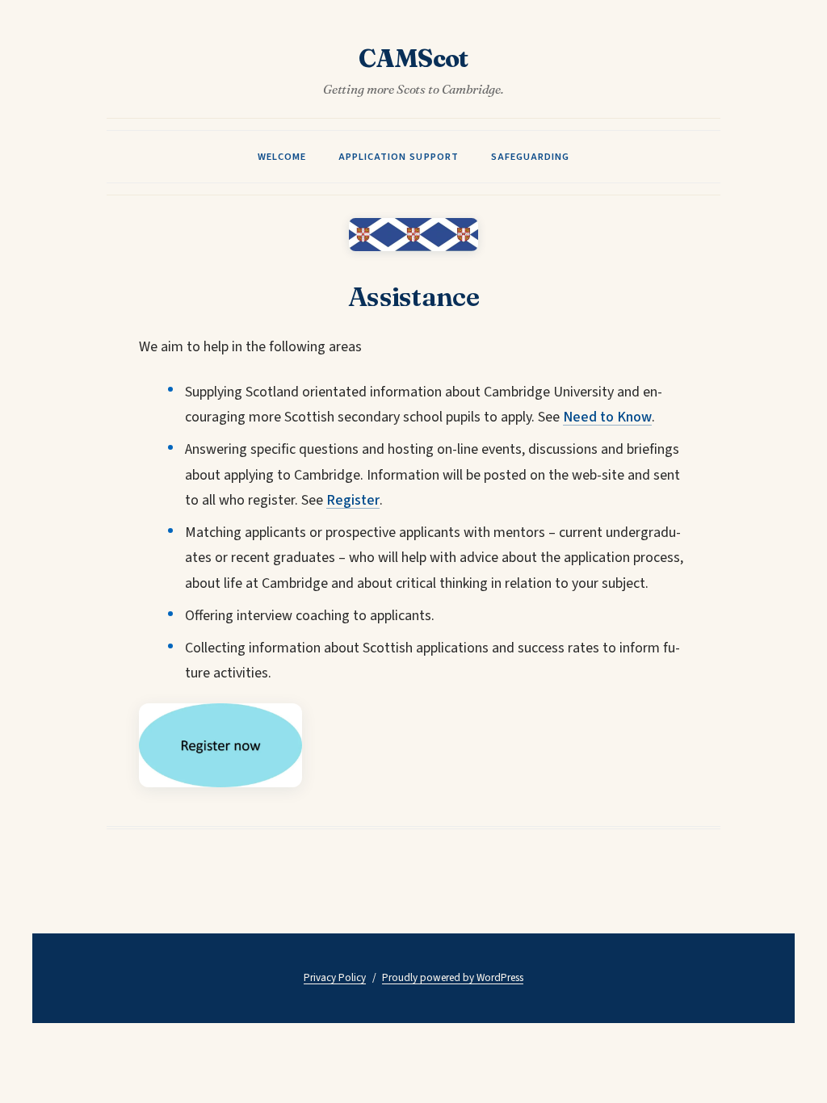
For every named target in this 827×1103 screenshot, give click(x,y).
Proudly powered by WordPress (452, 977)
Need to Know (607, 417)
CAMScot (413, 59)
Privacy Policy (335, 977)
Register (353, 500)
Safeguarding (530, 156)
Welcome (282, 156)
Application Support (398, 156)
